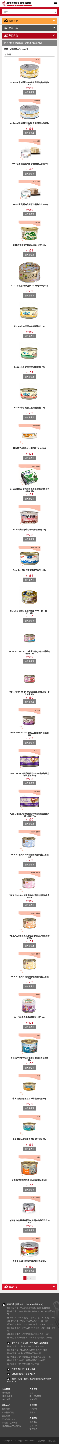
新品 (31, 1392)
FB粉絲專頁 (7, 1395)
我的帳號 (33, 1409)
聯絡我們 (6, 1392)
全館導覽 (33, 1399)
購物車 (32, 1412)
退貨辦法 (33, 1428)
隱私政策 (52, 1440)
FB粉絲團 (6, 1399)
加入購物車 (29, 92)
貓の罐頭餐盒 (16, 42)
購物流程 (33, 1422)
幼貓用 (28, 42)
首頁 (6, 42)
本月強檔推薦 (35, 1395)
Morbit (33, 1440)
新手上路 (33, 1425)
